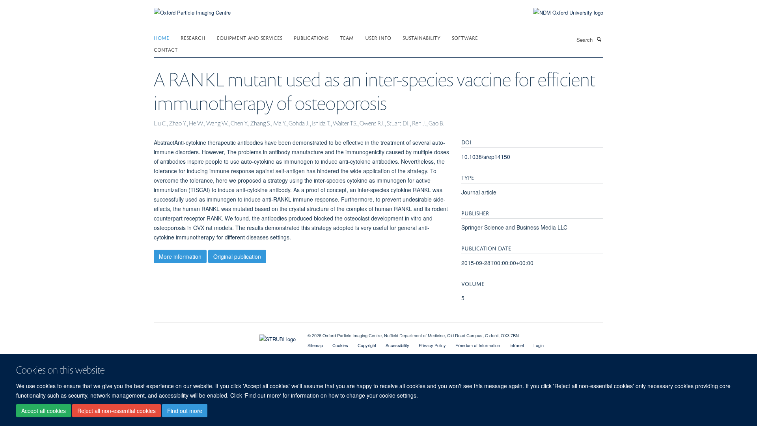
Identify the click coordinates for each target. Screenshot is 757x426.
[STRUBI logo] (225, 337)
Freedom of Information (477, 345)
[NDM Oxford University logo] (562, 12)
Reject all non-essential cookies (116, 411)
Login (538, 345)
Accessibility (397, 345)
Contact (166, 49)
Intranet (516, 345)
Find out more (184, 411)
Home (161, 37)
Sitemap (315, 345)
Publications (311, 37)
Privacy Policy (432, 345)
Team (347, 37)
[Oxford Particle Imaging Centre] (192, 11)
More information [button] (180, 256)
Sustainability (421, 37)
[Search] (599, 39)
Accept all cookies (43, 411)
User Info (378, 37)
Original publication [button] (237, 256)
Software (465, 37)
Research (193, 37)
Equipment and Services (249, 37)
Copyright (367, 345)
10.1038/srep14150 (485, 157)
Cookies (340, 345)
